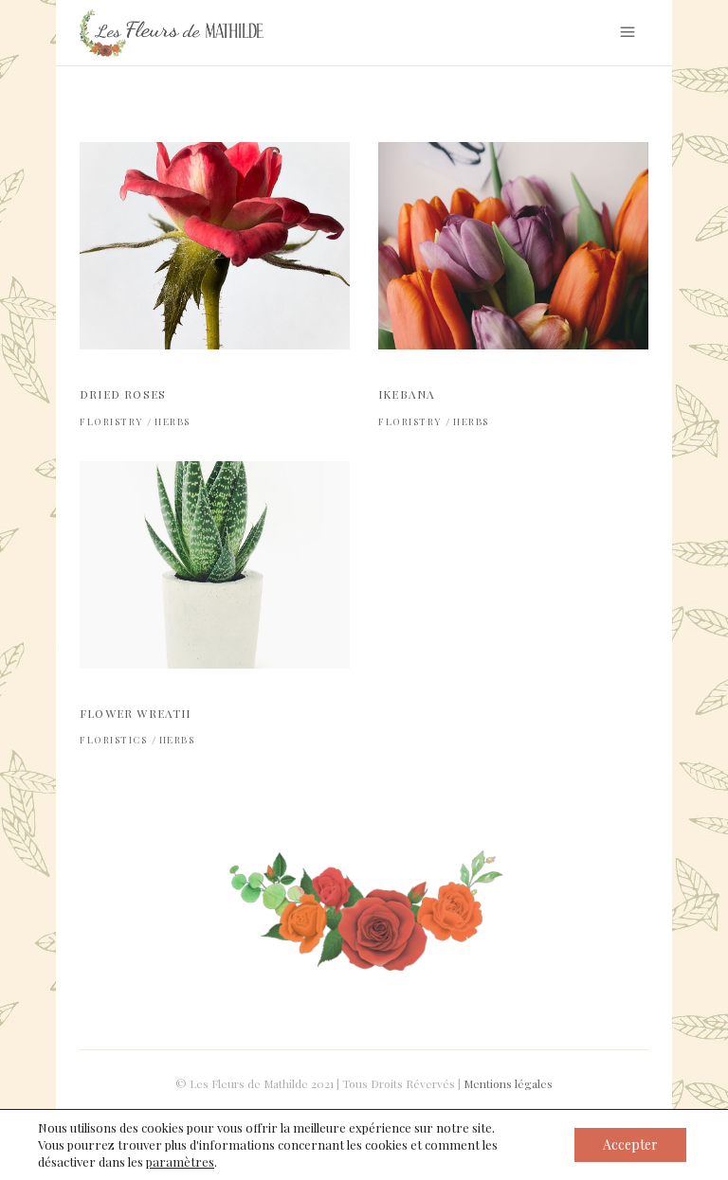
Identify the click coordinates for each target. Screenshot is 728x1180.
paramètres (180, 1161)
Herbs (173, 421)
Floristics (113, 739)
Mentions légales (508, 1083)
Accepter (630, 1144)
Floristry (111, 421)
